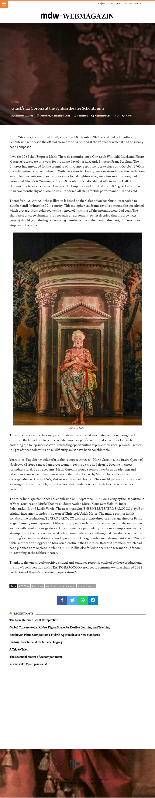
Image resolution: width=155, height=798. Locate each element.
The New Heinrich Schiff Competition (33, 620)
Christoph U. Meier (23, 115)
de (103, 3)
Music (15, 102)
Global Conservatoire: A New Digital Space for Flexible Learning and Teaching (59, 627)
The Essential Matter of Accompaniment (35, 657)
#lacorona (37, 586)
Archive (128, 3)
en (99, 3)
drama (81, 586)
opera (91, 586)
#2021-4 (24, 586)
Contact (139, 3)
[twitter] (72, 600)
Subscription (115, 3)
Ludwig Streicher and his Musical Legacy (35, 642)
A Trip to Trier (18, 649)
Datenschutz (83, 786)
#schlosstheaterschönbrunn (60, 586)
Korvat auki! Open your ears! (28, 664)
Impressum (71, 786)
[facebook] (62, 600)
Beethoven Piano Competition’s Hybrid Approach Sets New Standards (54, 635)
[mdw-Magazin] (77, 10)
